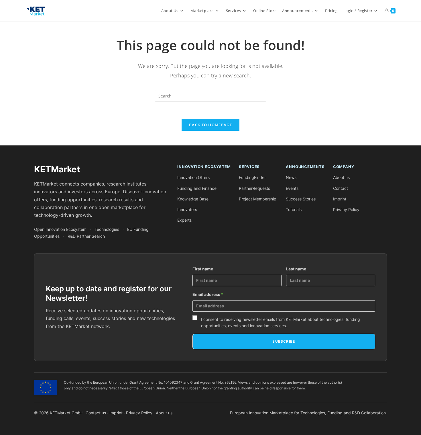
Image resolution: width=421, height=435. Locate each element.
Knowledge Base (192, 198)
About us (341, 177)
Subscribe (283, 341)
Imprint (339, 198)
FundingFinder (252, 177)
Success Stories (301, 198)
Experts (184, 220)
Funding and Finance (197, 188)
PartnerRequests (254, 188)
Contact (340, 188)
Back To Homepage (210, 124)
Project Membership (257, 198)
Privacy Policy (346, 209)
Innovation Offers (193, 177)
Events (292, 188)
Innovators (187, 209)
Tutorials (294, 209)
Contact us (96, 412)
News (291, 177)
